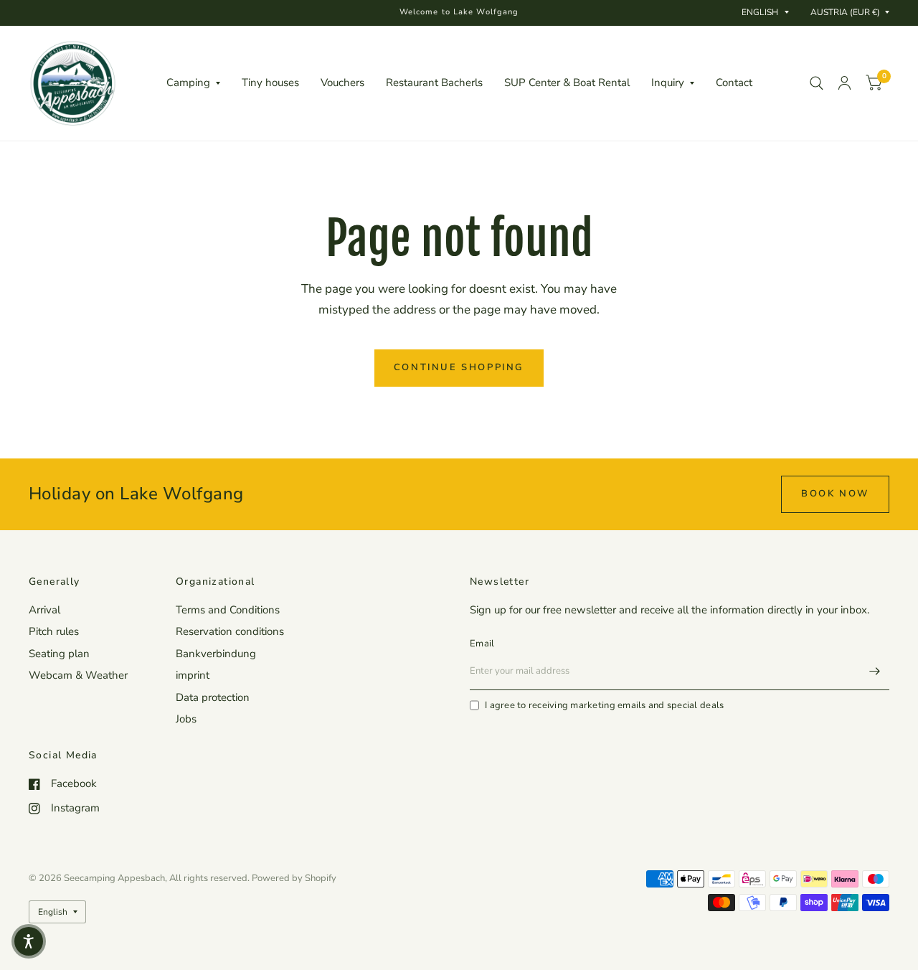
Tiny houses (270, 82)
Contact (734, 82)
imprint (192, 675)
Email (482, 643)
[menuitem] (193, 83)
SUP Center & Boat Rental (567, 82)
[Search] (817, 83)
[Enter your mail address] (875, 671)
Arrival (44, 610)
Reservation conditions (230, 631)
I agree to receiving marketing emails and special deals (604, 705)
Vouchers (342, 82)
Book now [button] (835, 493)
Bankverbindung (216, 653)
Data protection (213, 697)
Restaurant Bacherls (434, 82)
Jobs (186, 719)
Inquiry (667, 82)
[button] (28, 941)
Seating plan (59, 653)
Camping (188, 82)
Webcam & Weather (78, 675)
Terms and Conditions (228, 610)
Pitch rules (54, 631)
